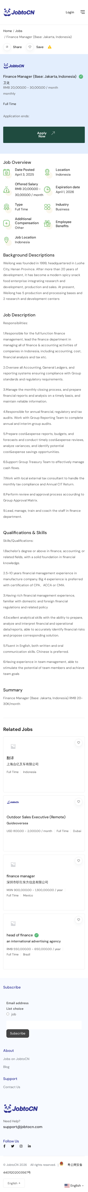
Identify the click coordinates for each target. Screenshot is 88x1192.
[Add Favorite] (78, 743)
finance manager (21, 876)
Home (7, 31)
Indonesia (63, 174)
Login (70, 12)
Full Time (9, 104)
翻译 (10, 758)
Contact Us (11, 1087)
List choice (14, 1009)
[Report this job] (49, 47)
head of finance (20, 935)
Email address (17, 1003)
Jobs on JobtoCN (16, 1059)
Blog (6, 1067)
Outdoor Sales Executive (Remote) (36, 817)
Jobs (18, 31)
